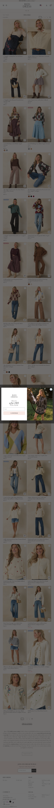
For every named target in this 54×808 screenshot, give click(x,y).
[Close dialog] (51, 389)
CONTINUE (14, 413)
